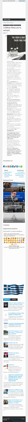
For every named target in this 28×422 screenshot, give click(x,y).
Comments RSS (21, 421)
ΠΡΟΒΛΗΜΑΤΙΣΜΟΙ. (17, 25)
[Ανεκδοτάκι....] (6, 369)
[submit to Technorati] (21, 166)
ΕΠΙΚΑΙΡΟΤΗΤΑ (6, 25)
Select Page (21, 0)
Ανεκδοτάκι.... (11, 364)
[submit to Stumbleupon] (10, 166)
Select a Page (7, 19)
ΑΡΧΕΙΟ (14, 299)
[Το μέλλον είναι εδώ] (6, 347)
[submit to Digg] (13, 166)
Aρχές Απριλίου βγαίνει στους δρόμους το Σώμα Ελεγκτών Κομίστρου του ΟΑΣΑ (15, 401)
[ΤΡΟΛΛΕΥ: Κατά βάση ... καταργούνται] (6, 357)
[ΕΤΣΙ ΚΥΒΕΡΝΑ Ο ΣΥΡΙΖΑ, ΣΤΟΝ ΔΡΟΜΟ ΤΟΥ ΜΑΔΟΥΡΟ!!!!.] (6, 316)
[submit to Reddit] (19, 166)
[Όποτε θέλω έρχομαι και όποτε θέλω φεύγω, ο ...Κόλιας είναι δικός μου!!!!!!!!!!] (6, 335)
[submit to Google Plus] (8, 166)
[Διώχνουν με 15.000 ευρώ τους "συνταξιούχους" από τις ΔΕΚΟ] (6, 394)
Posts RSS (14, 421)
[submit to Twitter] (6, 166)
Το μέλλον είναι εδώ (13, 342)
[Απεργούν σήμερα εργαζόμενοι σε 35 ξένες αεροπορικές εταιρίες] (6, 307)
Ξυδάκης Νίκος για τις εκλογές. (12, 28)
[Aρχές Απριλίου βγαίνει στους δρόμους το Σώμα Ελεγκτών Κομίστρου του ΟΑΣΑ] (6, 404)
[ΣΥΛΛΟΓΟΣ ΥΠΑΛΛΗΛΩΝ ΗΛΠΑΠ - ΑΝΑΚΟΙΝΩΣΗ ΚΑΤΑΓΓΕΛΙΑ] (6, 327)
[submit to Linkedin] (17, 166)
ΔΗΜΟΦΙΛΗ (6, 299)
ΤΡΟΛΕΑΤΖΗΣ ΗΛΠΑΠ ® (15, 418)
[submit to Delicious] (15, 166)
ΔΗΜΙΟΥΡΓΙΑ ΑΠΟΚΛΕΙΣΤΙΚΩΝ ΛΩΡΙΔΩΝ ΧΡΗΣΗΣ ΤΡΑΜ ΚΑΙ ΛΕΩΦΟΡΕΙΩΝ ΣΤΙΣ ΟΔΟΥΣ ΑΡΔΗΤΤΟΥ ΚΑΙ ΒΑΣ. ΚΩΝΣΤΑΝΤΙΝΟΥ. (15, 377)
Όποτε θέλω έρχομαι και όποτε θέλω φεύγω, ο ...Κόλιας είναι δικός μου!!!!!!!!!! (15, 332)
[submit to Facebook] (4, 166)
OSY (7, 33)
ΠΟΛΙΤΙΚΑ (11, 25)
